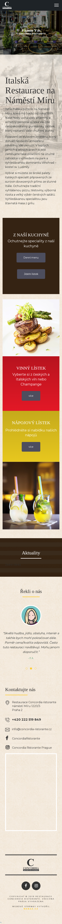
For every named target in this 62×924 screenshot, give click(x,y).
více (31, 395)
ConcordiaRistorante (26, 738)
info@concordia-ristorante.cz (32, 729)
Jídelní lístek (31, 274)
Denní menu (31, 257)
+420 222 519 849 (26, 720)
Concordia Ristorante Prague (32, 747)
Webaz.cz (31, 909)
